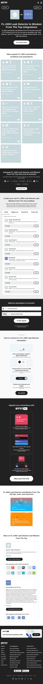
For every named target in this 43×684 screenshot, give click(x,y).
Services (3, 648)
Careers (14, 675)
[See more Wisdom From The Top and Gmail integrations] (21, 617)
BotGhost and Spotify (14, 656)
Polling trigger (12, 231)
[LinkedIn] (16, 679)
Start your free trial (21, 479)
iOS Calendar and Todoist (15, 662)
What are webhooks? (31, 658)
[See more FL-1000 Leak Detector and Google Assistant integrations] (21, 567)
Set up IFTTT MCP (21, 188)
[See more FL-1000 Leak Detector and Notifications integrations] (11, 573)
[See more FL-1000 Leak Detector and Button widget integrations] (11, 567)
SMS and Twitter (13, 658)
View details (7, 225)
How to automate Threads (32, 662)
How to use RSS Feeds (31, 656)
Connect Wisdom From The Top (14, 609)
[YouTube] (22, 679)
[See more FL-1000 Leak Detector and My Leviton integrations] (32, 573)
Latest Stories (30, 646)
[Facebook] (13, 679)
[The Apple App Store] (17, 671)
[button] (41, 3)
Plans (2, 662)
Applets (2, 652)
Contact (26, 675)
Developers (9, 675)
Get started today (21, 42)
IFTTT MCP (3, 654)
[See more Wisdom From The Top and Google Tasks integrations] (11, 617)
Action (11, 221)
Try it (36, 225)
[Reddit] (31, 679)
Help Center (3, 656)
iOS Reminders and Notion (15, 660)
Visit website (8, 555)
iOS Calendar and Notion (15, 650)
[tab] (6, 212)
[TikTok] (28, 679)
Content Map (3, 658)
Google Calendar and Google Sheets (17, 652)
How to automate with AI (31, 648)
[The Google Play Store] (25, 671)
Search (2, 660)
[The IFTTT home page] (4, 3)
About (34, 675)
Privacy (30, 675)
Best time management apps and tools (34, 652)
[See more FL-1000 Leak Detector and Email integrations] (32, 567)
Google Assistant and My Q (15, 654)
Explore (3, 646)
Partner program (20, 675)
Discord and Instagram (14, 648)
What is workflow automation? (33, 654)
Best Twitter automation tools (32, 650)
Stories (2, 650)
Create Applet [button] (21, 320)
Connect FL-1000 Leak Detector (14, 559)
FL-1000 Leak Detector (14, 24)
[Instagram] (19, 679)
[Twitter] (25, 679)
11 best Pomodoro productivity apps (34, 660)
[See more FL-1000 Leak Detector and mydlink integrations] (21, 573)
